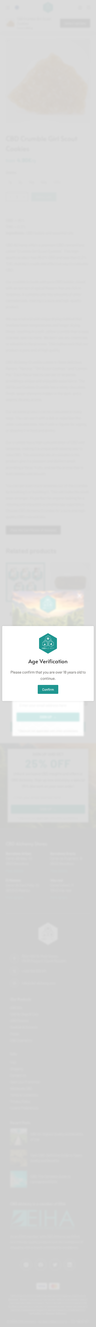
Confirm (48, 689)
